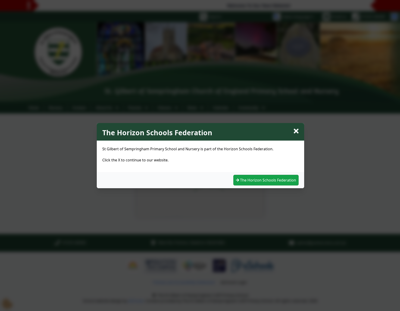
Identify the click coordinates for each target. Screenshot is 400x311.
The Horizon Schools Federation (267, 180)
